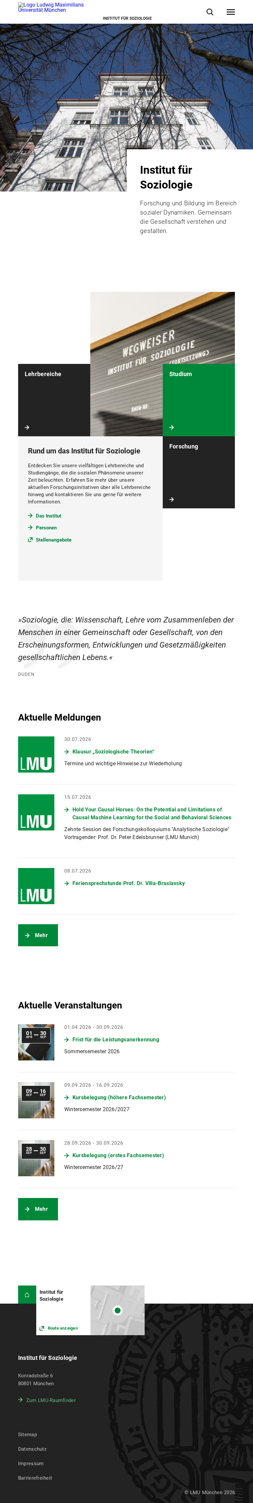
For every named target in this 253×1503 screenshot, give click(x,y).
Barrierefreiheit (35, 1478)
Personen (46, 528)
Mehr (41, 935)
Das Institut (48, 516)
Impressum (31, 1463)
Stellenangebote (53, 540)
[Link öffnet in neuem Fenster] (90, 1310)
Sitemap (27, 1435)
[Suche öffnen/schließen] (210, 12)
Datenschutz (32, 1449)
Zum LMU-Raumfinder (51, 1400)
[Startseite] (27, 1295)
